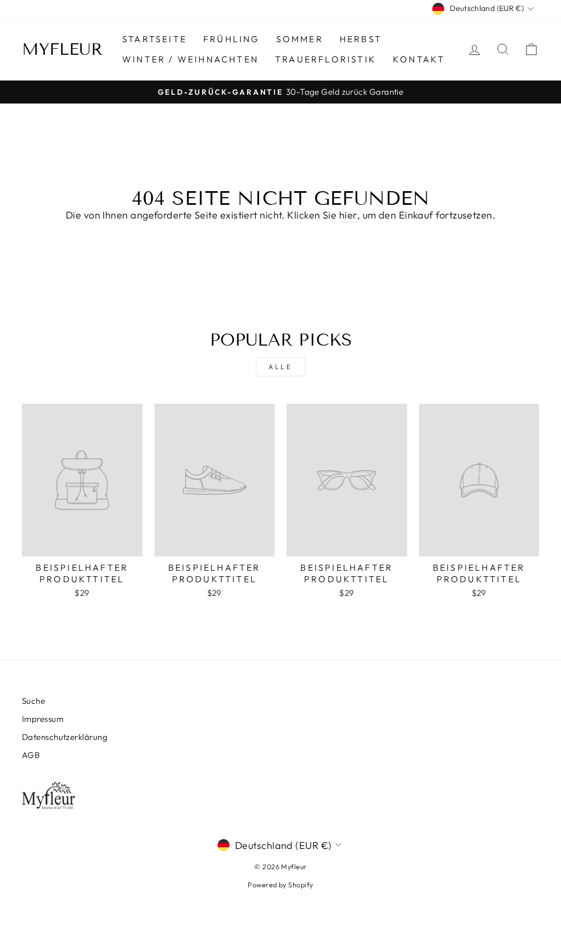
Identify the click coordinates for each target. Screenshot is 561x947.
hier (348, 215)
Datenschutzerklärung (64, 737)
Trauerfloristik (325, 59)
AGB (31, 755)
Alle (280, 367)
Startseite (154, 38)
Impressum (43, 719)
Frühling (231, 38)
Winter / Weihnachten (190, 59)
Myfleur (62, 49)
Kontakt (419, 59)
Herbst (361, 38)
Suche (33, 701)
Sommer (299, 38)
